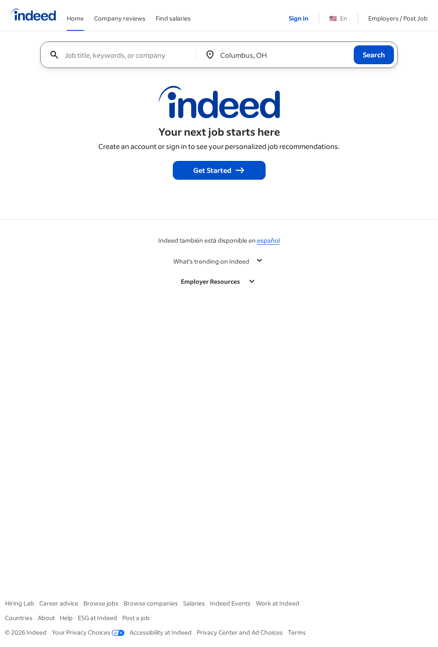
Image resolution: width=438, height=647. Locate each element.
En (338, 18)
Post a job (136, 618)
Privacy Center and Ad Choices (240, 632)
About (46, 618)
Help (66, 618)
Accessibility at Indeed (161, 632)
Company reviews (119, 18)
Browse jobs (100, 603)
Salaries (194, 603)
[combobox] (121, 55)
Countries (19, 618)
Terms (297, 632)
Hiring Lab (19, 603)
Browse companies (151, 603)
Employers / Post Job (398, 18)
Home (75, 18)
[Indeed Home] (33, 15)
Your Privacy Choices (81, 632)
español (268, 240)
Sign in (298, 18)
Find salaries (173, 18)
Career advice (58, 603)
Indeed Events (230, 603)
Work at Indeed (277, 603)
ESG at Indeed (97, 618)
